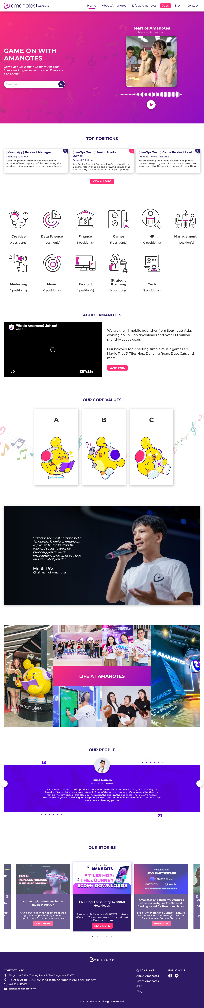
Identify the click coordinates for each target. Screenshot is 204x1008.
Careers (43, 5)
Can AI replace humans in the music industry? (43, 903)
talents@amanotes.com (22, 988)
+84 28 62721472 (18, 984)
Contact (192, 5)
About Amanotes (147, 975)
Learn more (117, 367)
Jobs (139, 986)
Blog (178, 5)
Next (197, 896)
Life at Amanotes (147, 980)
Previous (7, 896)
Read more (43, 923)
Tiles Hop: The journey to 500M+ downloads (102, 903)
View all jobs (102, 181)
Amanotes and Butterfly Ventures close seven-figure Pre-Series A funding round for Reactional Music (161, 903)
